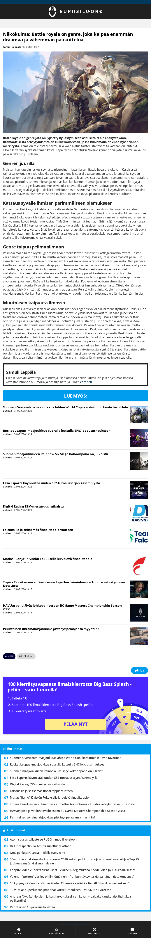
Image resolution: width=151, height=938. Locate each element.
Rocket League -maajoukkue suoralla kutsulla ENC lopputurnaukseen (56, 430)
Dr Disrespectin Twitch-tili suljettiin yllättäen (40, 846)
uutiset (7, 410)
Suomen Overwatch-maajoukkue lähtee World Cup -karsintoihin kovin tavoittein (65, 407)
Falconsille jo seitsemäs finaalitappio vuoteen (38, 530)
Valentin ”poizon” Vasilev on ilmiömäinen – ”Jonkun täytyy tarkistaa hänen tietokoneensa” (72, 877)
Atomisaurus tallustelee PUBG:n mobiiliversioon (43, 839)
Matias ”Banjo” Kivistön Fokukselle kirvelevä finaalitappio (47, 559)
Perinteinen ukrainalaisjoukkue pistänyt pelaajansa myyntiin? (51, 629)
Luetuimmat (16, 830)
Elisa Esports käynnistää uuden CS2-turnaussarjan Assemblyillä (51, 483)
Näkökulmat (26, 656)
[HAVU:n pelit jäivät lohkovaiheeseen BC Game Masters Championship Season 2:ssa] (139, 613)
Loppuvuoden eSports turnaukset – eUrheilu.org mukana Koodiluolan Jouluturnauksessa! (72, 870)
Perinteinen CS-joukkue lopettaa (32, 907)
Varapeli (86, 382)
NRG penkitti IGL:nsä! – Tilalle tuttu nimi (37, 853)
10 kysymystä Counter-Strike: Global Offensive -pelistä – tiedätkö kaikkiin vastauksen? (69, 883)
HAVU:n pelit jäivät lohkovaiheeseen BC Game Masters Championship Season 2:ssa (62, 607)
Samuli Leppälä (12, 47)
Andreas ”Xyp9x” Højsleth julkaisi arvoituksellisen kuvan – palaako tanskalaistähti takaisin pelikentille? (72, 898)
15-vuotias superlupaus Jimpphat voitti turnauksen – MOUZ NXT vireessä (60, 890)
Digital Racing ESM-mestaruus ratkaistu (33, 506)
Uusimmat (14, 749)
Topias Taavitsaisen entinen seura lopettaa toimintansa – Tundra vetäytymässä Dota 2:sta (64, 584)
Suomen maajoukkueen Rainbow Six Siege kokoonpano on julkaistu (55, 454)
